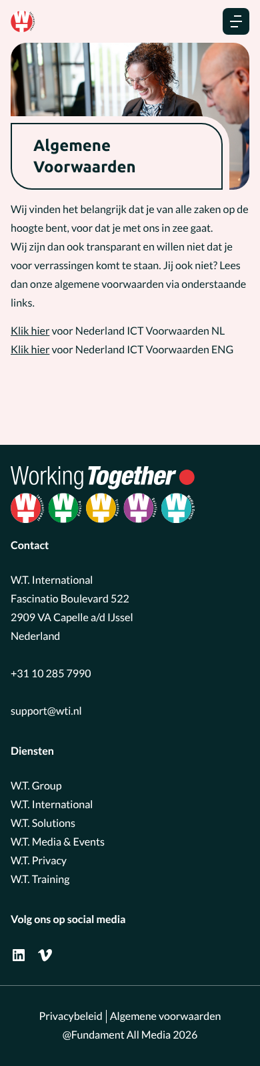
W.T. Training (40, 879)
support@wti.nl (46, 711)
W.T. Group (36, 785)
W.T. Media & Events (58, 842)
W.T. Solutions (43, 823)
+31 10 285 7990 (51, 673)
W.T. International (52, 804)
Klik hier (30, 331)
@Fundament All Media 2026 (130, 1035)
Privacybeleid (71, 1016)
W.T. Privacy (39, 860)
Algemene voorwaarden (165, 1016)
